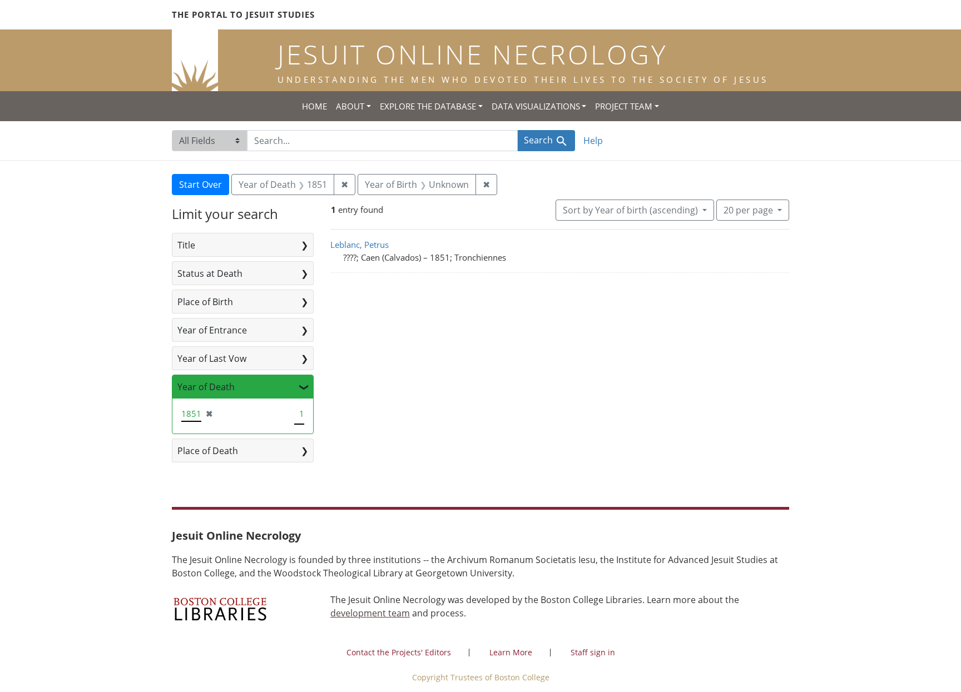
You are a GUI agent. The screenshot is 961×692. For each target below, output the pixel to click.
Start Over (200, 184)
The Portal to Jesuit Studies (243, 14)
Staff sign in (593, 652)
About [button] (350, 106)
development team (370, 613)
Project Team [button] (623, 106)
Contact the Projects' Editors (398, 652)
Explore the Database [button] (428, 106)
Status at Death (209, 273)
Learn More (510, 652)
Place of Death (207, 451)
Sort (630, 210)
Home (314, 106)
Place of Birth (205, 302)
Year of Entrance (212, 330)
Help (593, 141)
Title (186, 245)
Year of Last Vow (211, 358)
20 (748, 209)
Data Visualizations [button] (536, 106)
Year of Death (206, 387)
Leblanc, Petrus (359, 244)
